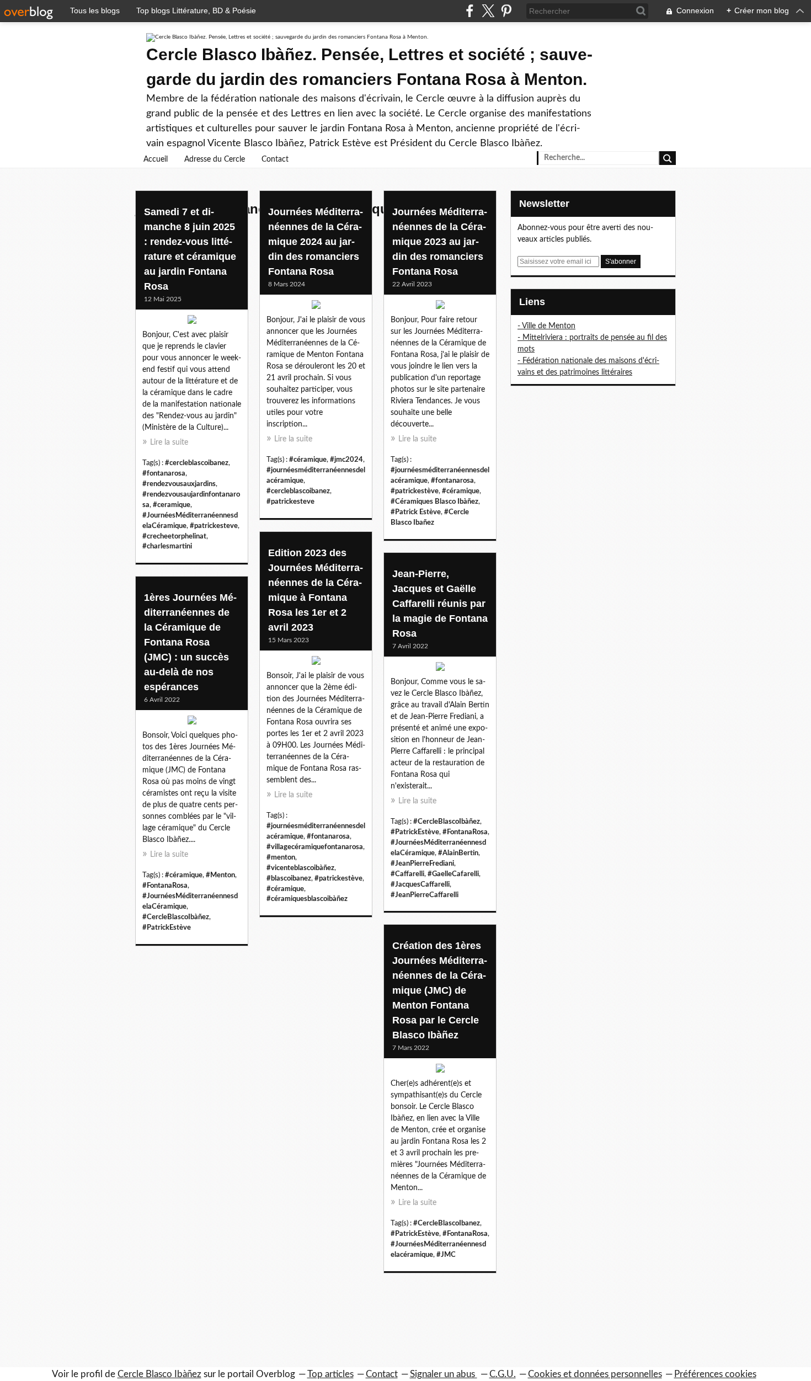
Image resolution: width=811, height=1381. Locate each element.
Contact (275, 159)
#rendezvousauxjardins (179, 484)
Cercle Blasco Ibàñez (159, 1374)
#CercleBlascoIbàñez (446, 821)
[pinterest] (506, 10)
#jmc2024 (346, 459)
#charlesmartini (167, 546)
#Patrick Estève (416, 512)
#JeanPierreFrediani (422, 863)
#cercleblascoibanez (196, 463)
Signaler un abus (443, 1374)
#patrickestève (415, 491)
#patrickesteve (214, 525)
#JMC (446, 1254)
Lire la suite (169, 442)
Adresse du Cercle (214, 159)
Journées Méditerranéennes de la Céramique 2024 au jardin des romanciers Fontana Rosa (315, 241)
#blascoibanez (288, 878)
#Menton (220, 875)
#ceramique (171, 505)
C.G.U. (502, 1374)
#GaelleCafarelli (453, 874)
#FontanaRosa (465, 832)
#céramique (308, 459)
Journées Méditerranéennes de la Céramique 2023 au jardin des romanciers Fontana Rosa (439, 241)
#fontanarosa (163, 473)
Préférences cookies (715, 1374)
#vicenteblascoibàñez (300, 868)
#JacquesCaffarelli (420, 884)
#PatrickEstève (415, 832)
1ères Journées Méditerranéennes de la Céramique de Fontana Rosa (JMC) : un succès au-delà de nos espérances (190, 642)
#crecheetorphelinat (174, 536)
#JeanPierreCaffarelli (424, 895)
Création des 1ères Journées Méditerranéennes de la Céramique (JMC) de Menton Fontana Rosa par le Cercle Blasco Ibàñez (439, 990)
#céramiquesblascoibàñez (307, 898)
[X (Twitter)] (488, 10)
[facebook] (470, 10)
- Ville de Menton (546, 326)
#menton (280, 857)
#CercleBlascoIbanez (446, 1223)
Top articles (330, 1374)
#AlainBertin (458, 853)
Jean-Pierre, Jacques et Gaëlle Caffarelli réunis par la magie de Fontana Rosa (440, 603)
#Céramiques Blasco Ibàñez (434, 501)
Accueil (155, 159)
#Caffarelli (407, 874)
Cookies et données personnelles (595, 1374)
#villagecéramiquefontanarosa (314, 847)
